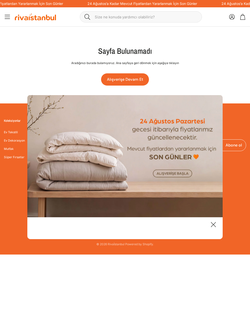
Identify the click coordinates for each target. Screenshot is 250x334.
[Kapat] (213, 225)
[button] (141, 16)
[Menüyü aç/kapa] (7, 16)
